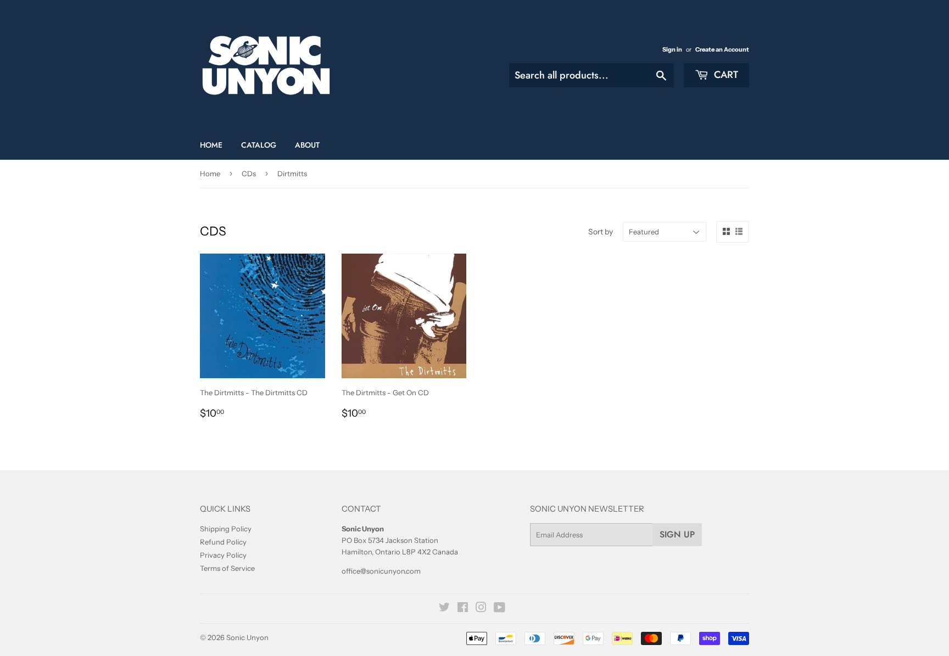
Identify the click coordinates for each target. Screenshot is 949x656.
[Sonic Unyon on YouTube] (499, 608)
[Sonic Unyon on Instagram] (481, 608)
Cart (724, 75)
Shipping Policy (226, 528)
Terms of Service (227, 568)
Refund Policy (223, 541)
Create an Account (722, 49)
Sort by (600, 232)
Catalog (258, 144)
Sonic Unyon (247, 637)
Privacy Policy (223, 555)
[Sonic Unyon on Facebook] (462, 608)
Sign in (672, 49)
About (307, 144)
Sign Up (677, 534)
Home (211, 144)
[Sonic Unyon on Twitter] (444, 608)
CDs (249, 173)
